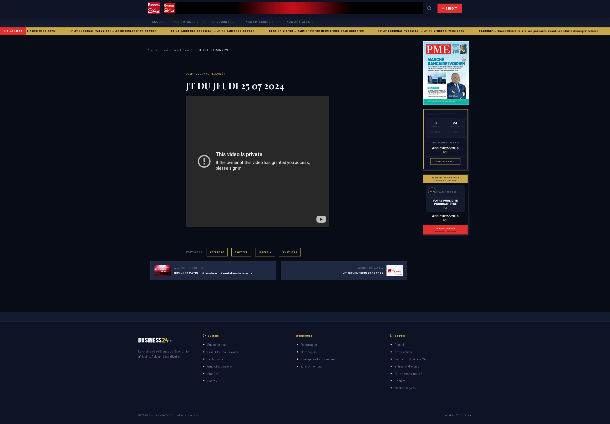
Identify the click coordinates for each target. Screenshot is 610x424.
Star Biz (212, 374)
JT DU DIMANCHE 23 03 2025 (121, 31)
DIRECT (452, 8)
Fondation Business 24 (410, 359)
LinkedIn (265, 252)
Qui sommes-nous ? (408, 374)
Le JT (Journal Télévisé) (178, 49)
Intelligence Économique (318, 359)
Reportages (185, 21)
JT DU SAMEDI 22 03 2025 (221, 31)
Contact (400, 381)
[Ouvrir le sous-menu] (205, 22)
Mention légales (405, 388)
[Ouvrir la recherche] (429, 8)
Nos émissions (258, 21)
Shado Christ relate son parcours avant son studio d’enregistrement (533, 31)
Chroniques (309, 352)
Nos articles (298, 21)
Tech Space (215, 359)
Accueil (159, 21)
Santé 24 (213, 381)
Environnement (311, 366)
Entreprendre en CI (407, 366)
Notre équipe (403, 352)
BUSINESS (155, 340)
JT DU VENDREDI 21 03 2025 (430, 31)
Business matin (217, 345)
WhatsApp (290, 252)
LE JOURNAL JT (224, 21)
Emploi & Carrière (219, 366)
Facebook (217, 252)
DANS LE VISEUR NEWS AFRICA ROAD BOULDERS (316, 31)
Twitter (241, 252)
